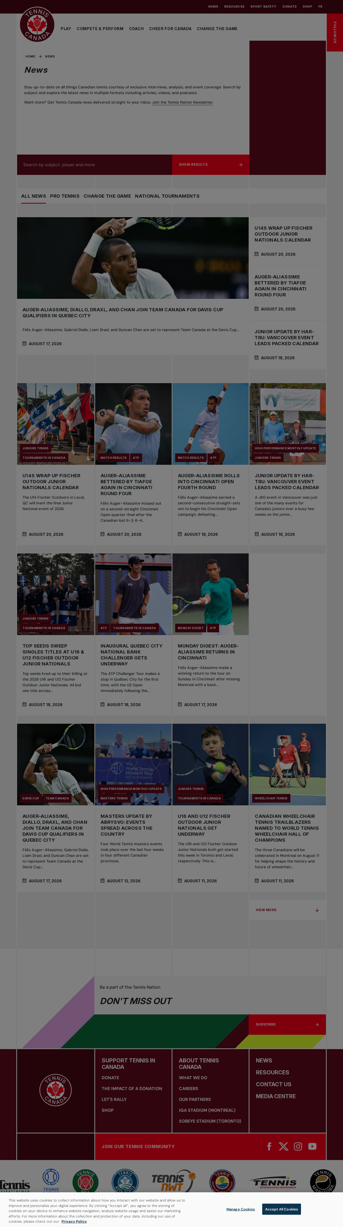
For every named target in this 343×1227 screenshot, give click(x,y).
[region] (171, 1209)
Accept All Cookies (281, 1209)
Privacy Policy (74, 1221)
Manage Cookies (240, 1209)
